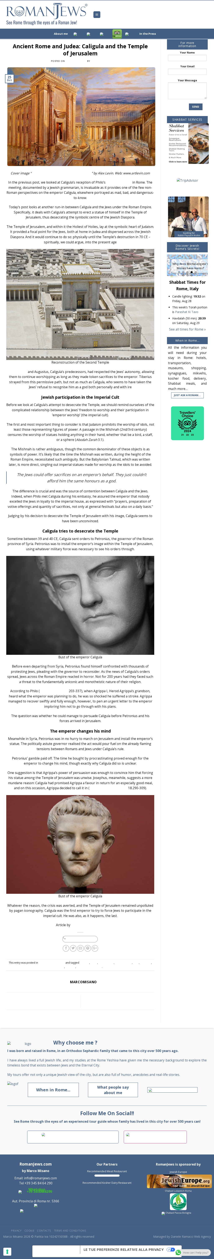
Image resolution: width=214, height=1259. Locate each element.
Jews (136, 962)
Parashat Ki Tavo (186, 312)
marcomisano (100, 61)
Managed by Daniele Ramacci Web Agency (182, 1237)
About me (61, 34)
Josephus (145, 962)
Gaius (93, 962)
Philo (61, 967)
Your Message (187, 80)
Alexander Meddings (87, 925)
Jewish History (123, 962)
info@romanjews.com (40, 1178)
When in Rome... (53, 1090)
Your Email (187, 66)
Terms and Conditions (70, 1230)
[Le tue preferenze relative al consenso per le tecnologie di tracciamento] (7, 1252)
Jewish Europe (178, 1172)
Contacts (44, 1230)
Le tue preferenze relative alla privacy (124, 1250)
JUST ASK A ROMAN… (187, 395)
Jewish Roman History (80, 40)
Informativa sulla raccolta (56, 1251)
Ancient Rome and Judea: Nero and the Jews (114, 1001)
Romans (70, 967)
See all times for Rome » (187, 329)
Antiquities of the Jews (108, 788)
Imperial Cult (106, 962)
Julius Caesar (16, 372)
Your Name (187, 52)
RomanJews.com (35, 1164)
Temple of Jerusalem (89, 967)
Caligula (84, 962)
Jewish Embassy (118, 182)
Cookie (29, 1230)
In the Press (147, 34)
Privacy (16, 1230)
